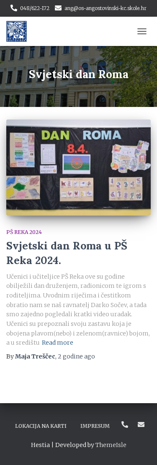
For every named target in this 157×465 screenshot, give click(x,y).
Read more (57, 342)
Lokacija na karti (41, 426)
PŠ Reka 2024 (24, 232)
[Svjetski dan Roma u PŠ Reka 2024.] (78, 167)
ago (76, 356)
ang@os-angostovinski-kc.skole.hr (105, 8)
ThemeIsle (110, 445)
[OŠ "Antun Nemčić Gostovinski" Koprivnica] (19, 31)
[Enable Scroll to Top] (140, 448)
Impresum (95, 426)
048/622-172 (34, 8)
